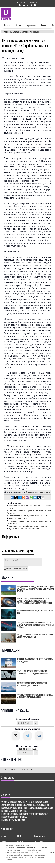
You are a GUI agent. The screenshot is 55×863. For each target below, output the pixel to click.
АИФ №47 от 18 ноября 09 (39, 492)
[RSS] (20, 5)
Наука (3, 842)
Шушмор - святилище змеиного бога (25, 528)
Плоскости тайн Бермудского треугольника (28, 515)
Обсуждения (34, 2)
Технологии (39, 836)
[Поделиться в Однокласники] (24, 498)
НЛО (19, 836)
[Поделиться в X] (16, 498)
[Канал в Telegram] (31, 5)
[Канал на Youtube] (34, 5)
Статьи (18, 25)
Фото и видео (21, 2)
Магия (3, 836)
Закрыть (51, 852)
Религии (21, 842)
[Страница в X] (27, 5)
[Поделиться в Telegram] (35, 498)
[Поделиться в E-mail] (42, 498)
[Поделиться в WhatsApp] (31, 498)
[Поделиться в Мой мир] (20, 498)
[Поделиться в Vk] (12, 498)
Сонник (44, 25)
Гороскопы (31, 25)
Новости (6, 25)
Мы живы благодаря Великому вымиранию (28, 526)
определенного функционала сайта (32, 847)
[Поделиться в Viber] (28, 498)
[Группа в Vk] (24, 5)
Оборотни (38, 842)
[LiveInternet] (3, 785)
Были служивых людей (18, 518)
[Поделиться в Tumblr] (39, 498)
